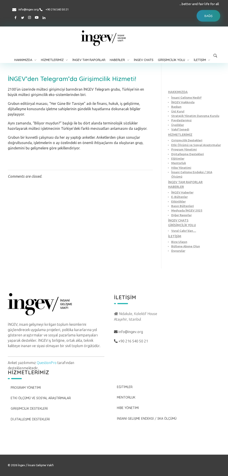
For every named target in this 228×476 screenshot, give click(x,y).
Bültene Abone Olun (185, 246)
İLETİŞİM (174, 236)
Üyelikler (177, 125)
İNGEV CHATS (178, 220)
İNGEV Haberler (182, 192)
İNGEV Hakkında (183, 102)
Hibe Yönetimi (181, 167)
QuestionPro (47, 363)
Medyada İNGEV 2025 (186, 210)
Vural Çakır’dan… (183, 230)
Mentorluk (178, 163)
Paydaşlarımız (181, 120)
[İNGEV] (114, 38)
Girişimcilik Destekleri (186, 140)
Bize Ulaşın (179, 242)
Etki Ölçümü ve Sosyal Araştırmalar (196, 145)
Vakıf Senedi (180, 129)
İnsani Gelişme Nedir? (186, 97)
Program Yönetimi (184, 149)
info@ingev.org (28, 9)
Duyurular (178, 250)
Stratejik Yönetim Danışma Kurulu (195, 116)
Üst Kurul (177, 111)
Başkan (176, 106)
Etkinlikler (178, 201)
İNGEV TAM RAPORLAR (185, 182)
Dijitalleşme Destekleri (187, 154)
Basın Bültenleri (182, 206)
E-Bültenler (179, 197)
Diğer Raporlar (181, 215)
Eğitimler (177, 158)
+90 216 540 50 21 (57, 9)
